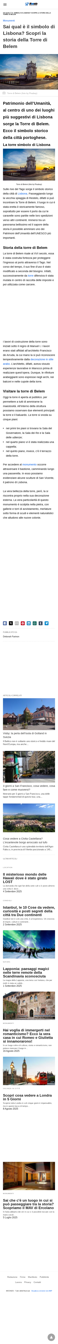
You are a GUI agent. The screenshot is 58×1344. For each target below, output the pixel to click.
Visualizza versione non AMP (41, 1291)
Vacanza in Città (11, 1088)
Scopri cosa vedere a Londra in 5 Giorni (27, 1097)
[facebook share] (5, 623)
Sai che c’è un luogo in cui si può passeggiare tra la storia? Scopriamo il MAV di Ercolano (28, 1204)
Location (7, 867)
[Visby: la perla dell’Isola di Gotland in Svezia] (29, 714)
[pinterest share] (23, 623)
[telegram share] (46, 623)
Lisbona (22, 193)
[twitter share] (11, 623)
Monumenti (9, 20)
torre (30, 275)
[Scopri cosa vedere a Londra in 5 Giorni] (29, 1071)
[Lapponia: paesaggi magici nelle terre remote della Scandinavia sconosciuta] (29, 944)
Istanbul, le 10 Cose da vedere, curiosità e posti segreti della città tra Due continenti (29, 911)
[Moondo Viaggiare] (31, 4)
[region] (29, 313)
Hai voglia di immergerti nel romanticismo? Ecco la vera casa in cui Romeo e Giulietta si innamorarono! (28, 1035)
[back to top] (51, 1337)
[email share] (17, 623)
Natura (6, 962)
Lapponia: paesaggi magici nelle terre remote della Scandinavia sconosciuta (26, 972)
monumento (29, 464)
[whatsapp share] (35, 623)
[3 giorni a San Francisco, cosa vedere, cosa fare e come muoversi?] (29, 767)
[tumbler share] (41, 623)
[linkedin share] (29, 623)
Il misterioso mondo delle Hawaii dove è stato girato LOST (25, 878)
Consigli (7, 900)
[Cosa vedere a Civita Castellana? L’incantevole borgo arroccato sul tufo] (29, 819)
